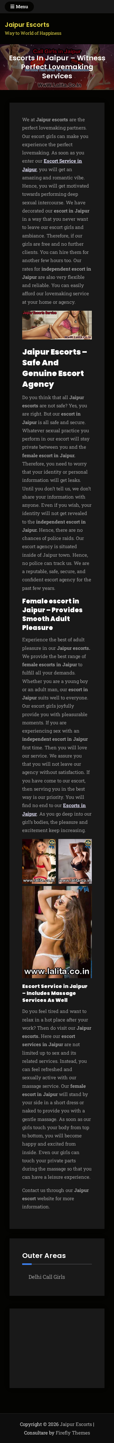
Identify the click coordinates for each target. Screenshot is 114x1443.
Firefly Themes (73, 1432)
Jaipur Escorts (27, 24)
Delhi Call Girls (46, 1276)
